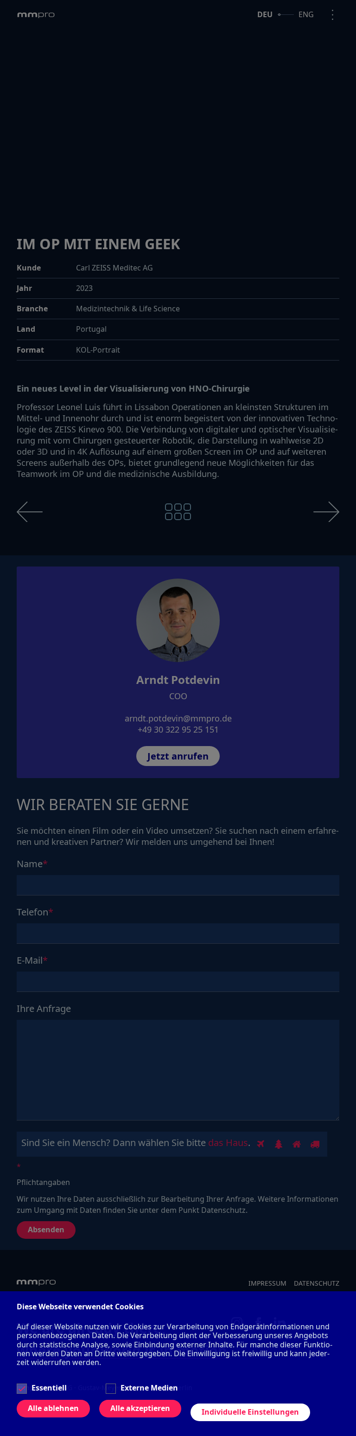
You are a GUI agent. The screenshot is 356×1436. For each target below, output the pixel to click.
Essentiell (49, 1388)
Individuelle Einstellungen (250, 1412)
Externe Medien (149, 1388)
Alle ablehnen (53, 1408)
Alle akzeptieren (140, 1408)
